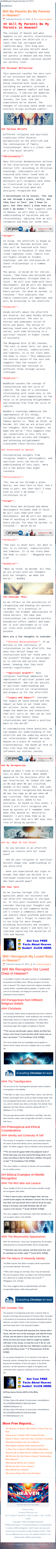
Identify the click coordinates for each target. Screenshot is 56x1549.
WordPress (19, 1544)
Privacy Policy (28, 1509)
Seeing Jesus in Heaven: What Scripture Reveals (25, 1435)
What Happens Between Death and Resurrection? (25, 1446)
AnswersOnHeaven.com (28, 1512)
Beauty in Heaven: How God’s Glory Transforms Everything (29, 1439)
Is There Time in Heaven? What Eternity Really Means (27, 1449)
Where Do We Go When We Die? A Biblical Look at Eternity (29, 1453)
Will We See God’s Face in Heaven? (20, 1466)
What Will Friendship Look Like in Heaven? (22, 1442)
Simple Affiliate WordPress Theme (37, 1544)
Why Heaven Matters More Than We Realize (23, 1473)
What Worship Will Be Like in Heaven (20, 1463)
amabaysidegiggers (44, 19)
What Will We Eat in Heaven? (17, 1470)
